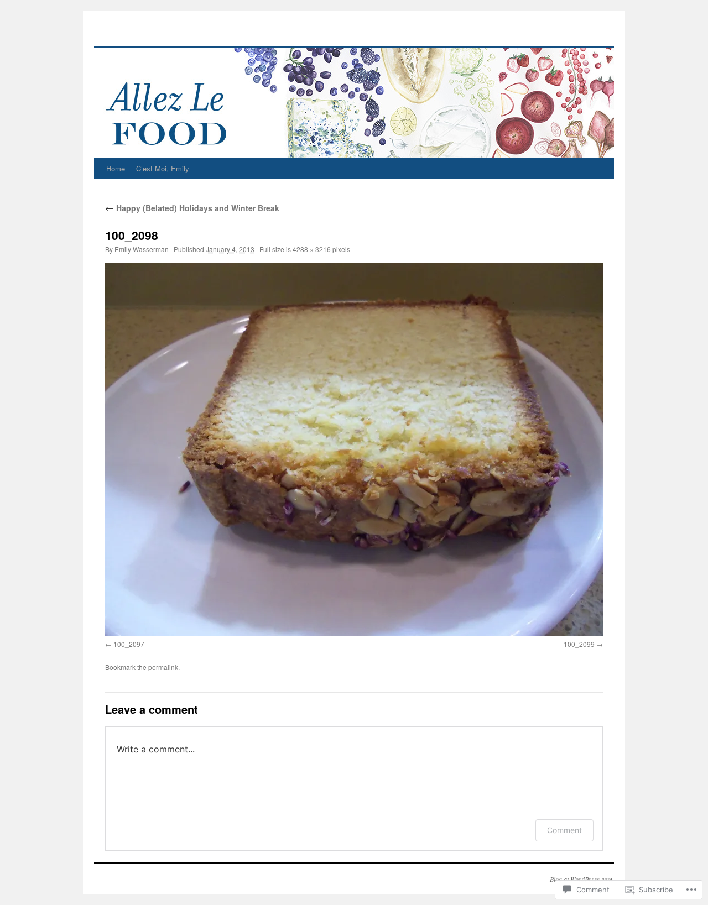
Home (115, 168)
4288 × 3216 (312, 249)
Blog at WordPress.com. (582, 879)
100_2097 (128, 643)
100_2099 (579, 643)
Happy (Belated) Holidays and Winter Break (192, 207)
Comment (564, 830)
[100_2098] (354, 449)
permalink (163, 667)
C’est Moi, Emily (162, 168)
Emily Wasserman (141, 249)
